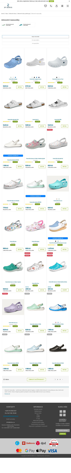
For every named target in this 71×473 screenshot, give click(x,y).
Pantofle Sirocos (58, 200)
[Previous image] (4, 62)
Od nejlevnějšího (35, 40)
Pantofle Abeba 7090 (35, 324)
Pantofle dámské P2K (13, 119)
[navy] (39, 77)
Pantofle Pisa (35, 283)
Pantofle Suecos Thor (57, 79)
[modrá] (15, 77)
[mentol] (11, 77)
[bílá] (13, 77)
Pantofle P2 (35, 119)
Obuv (6, 13)
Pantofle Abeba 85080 (35, 202)
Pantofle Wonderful (58, 158)
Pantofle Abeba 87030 (58, 363)
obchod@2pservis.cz (10, 416)
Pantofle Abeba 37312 (57, 324)
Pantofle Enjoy (35, 241)
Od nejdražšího (35, 43)
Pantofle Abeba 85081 (13, 363)
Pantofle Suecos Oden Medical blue (58, 282)
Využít (51, 1)
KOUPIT (65, 290)
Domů (2, 13)
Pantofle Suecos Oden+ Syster (13, 282)
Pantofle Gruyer (13, 79)
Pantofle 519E (58, 119)
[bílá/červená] (55, 323)
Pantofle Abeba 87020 (13, 160)
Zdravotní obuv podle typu (23, 13)
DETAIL (20, 87)
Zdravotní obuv (12, 13)
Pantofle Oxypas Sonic (35, 79)
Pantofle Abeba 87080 (35, 363)
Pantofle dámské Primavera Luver (57, 243)
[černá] (34, 77)
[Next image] (22, 62)
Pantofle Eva (13, 241)
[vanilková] (56, 199)
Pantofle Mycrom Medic (13, 200)
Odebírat (62, 433)
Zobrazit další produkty (36, 379)
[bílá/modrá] (58, 241)
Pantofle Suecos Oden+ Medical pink (35, 158)
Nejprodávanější (35, 36)
